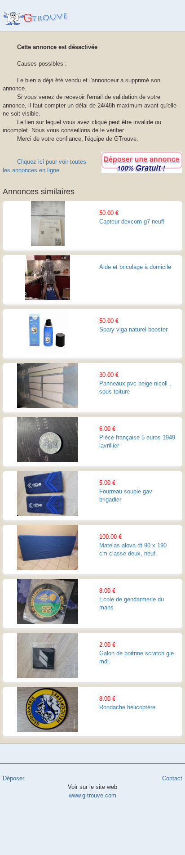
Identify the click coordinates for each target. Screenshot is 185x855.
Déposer (13, 778)
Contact (172, 778)
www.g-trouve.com (36, 19)
